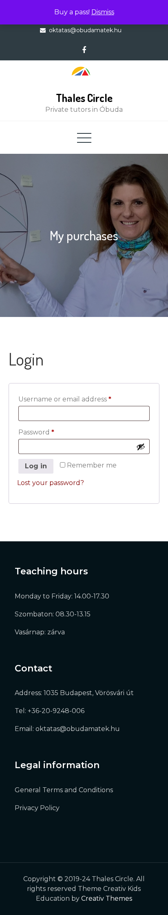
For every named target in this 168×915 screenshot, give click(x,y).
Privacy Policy (37, 808)
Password (51, 432)
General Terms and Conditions (64, 790)
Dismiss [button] (102, 12)
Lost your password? (50, 483)
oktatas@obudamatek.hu (85, 30)
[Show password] (140, 446)
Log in (36, 466)
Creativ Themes (106, 898)
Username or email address (80, 399)
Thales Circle (84, 97)
